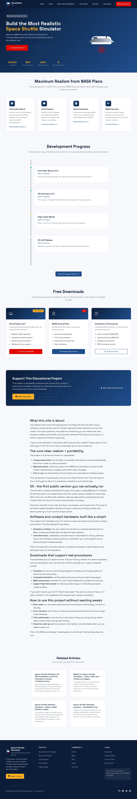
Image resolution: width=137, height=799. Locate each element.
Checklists (84, 4)
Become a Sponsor (46, 397)
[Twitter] (126, 791)
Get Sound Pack (111, 124)
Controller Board (45, 756)
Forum (74, 752)
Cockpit (95, 4)
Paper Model (43, 767)
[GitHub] (119, 791)
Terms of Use (110, 759)
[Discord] (130, 791)
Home (42, 4)
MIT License (109, 763)
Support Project (16, 776)
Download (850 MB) (27, 351)
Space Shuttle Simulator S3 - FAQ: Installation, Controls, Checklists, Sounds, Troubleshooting (47, 677)
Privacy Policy (110, 756)
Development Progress (47, 752)
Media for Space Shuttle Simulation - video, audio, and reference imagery (86, 676)
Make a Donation (24, 397)
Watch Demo (40, 48)
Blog (50, 4)
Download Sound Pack (70, 351)
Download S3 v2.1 (18, 48)
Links (74, 763)
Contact (75, 767)
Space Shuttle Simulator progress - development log (85, 705)
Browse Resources (79, 122)
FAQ (73, 759)
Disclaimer (108, 752)
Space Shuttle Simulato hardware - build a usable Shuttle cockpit (46, 706)
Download (107, 4)
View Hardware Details (17, 127)
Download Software (48, 124)
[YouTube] (123, 791)
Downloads (43, 763)
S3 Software (44, 759)
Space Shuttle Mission (66, 4)
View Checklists (112, 351)
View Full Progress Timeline (67, 274)
